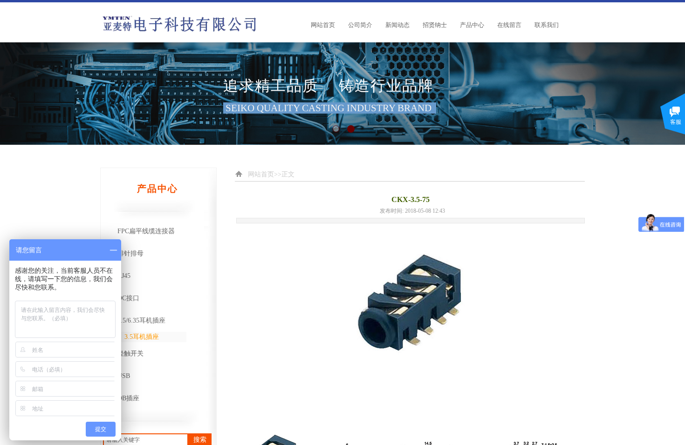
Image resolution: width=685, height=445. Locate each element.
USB (123, 375)
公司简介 (360, 24)
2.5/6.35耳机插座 (141, 320)
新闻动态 (397, 24)
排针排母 (130, 253)
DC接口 (128, 298)
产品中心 (472, 24)
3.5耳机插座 (141, 336)
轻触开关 (130, 353)
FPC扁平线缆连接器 (146, 231)
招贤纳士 (435, 24)
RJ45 (123, 275)
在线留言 (509, 24)
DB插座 (128, 398)
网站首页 (323, 24)
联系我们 (546, 24)
